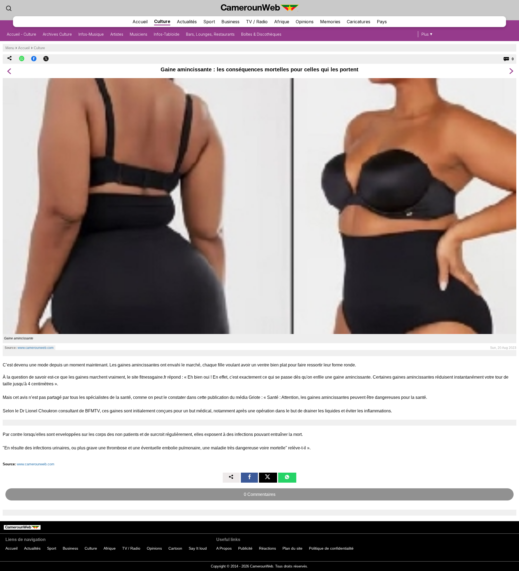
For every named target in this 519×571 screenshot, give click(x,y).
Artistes (116, 34)
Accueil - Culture (21, 34)
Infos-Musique (91, 34)
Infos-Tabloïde (166, 34)
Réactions (267, 548)
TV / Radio (257, 21)
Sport (209, 21)
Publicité (245, 548)
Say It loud (198, 548)
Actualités (187, 21)
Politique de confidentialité (331, 548)
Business (230, 21)
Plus (425, 34)
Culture (162, 21)
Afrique (281, 21)
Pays (382, 21)
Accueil (140, 21)
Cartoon (175, 548)
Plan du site (292, 548)
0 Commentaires (259, 494)
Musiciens (138, 34)
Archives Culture (57, 34)
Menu (9, 48)
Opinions (305, 21)
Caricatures (358, 21)
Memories (330, 21)
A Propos (224, 548)
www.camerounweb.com (36, 348)
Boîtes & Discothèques (261, 34)
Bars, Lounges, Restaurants (210, 34)
